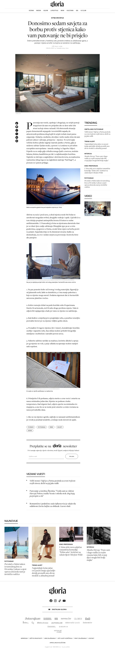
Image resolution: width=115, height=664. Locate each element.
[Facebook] (51, 600)
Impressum (24, 638)
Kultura (70, 10)
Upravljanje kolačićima (57, 643)
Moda (38, 10)
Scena (31, 10)
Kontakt (91, 638)
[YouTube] (64, 601)
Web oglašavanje (50, 638)
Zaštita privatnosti (36, 638)
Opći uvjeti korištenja (65, 638)
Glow (46, 10)
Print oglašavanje (80, 638)
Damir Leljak (58, 46)
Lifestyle (54, 10)
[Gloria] (57, 4)
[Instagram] (55, 600)
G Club (83, 10)
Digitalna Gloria (59, 609)
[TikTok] (59, 600)
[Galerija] (57, 83)
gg (77, 10)
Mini (62, 10)
